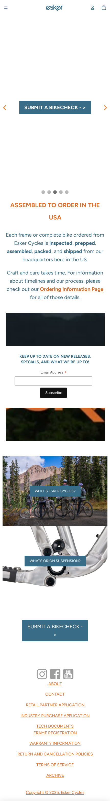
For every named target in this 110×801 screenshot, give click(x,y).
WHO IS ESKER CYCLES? (55, 491)
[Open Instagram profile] (42, 674)
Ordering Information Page (71, 289)
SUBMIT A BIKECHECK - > (55, 630)
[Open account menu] (92, 7)
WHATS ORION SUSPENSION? (55, 561)
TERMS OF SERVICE (55, 764)
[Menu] (6, 8)
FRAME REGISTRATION (55, 732)
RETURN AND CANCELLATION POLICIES (55, 754)
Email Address (53, 372)
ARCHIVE (55, 775)
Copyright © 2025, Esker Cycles (55, 792)
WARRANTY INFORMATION (55, 743)
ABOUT (55, 683)
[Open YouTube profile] (68, 674)
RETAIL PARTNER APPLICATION (55, 705)
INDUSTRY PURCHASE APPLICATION (55, 715)
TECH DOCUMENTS (55, 726)
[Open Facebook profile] (55, 674)
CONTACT (55, 694)
